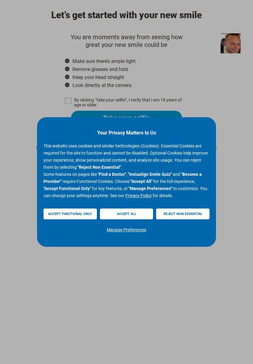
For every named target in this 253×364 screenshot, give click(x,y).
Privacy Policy (138, 195)
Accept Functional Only (70, 214)
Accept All (126, 214)
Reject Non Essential (183, 214)
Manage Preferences (126, 229)
